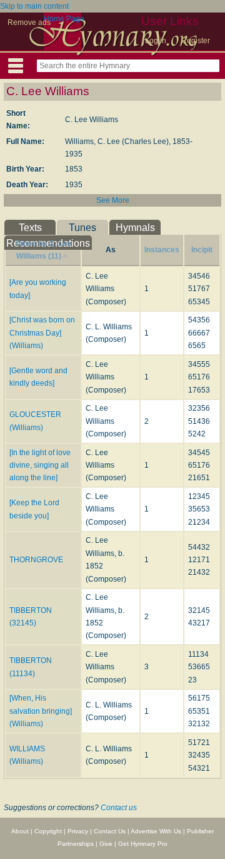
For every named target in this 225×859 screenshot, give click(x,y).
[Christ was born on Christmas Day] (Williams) (42, 333)
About (20, 831)
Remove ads (29, 22)
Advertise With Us (156, 831)
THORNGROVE (36, 559)
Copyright (48, 831)
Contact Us (110, 831)
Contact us (119, 807)
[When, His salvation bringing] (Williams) (40, 711)
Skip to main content (34, 6)
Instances (161, 249)
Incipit (201, 249)
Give (105, 843)
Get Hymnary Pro (143, 843)
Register (195, 40)
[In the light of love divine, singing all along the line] (40, 465)
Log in (155, 40)
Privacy (78, 831)
